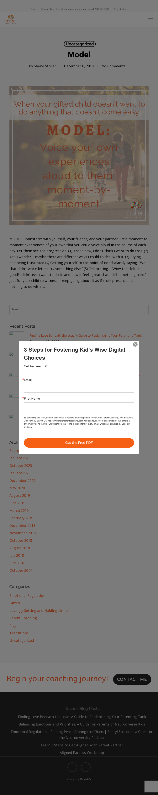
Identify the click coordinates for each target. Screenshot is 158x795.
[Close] (135, 344)
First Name (32, 398)
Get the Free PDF (79, 443)
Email (28, 379)
